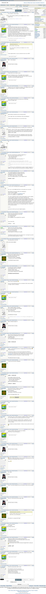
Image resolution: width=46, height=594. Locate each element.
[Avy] (4, 20)
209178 (33, 226)
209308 (33, 537)
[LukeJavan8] (4, 32)
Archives (29, 590)
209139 (33, 42)
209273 (33, 415)
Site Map (37, 2)
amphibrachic (20, 193)
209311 (33, 551)
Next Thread (25, 8)
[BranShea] (4, 92)
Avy (22, 42)
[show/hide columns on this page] (45, 6)
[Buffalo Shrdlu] (4, 66)
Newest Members (38, 16)
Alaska (1, 371)
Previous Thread (9, 8)
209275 (33, 429)
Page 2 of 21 (17, 10)
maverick (21, 306)
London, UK (2, 577)
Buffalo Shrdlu (21, 71)
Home (9, 590)
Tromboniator (21, 401)
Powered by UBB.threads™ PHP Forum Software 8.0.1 (23, 593)
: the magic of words (7, 0)
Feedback (36, 590)
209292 (33, 523)
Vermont (2, 331)
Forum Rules (3, 585)
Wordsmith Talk (42, 585)
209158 (33, 152)
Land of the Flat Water (4, 54)
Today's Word (13, 590)
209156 (33, 140)
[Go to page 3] (33, 11)
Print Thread (2, 10)
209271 (33, 401)
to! (14, 349)
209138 (33, 24)
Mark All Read (9, 585)
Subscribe (23, 590)
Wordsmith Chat (25, 591)
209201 (33, 347)
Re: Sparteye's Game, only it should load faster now (11, 12)
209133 (33, 12)
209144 (33, 71)
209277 (33, 456)
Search (34, 2)
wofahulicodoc (21, 58)
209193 (33, 333)
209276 (33, 443)
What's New (30, 2)
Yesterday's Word (19, 590)
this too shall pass (3, 138)
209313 (33, 565)
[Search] (43, 6)
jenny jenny (21, 12)
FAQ (26, 590)
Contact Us (42, 2)
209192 (33, 320)
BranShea (21, 24)
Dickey (21, 213)
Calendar (20, 6)
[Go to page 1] (22, 11)
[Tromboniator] (4, 260)
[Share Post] (30, 12)
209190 (33, 306)
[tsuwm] (4, 134)
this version (10, 353)
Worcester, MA (3, 124)
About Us (25, 2)
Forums (17, 6)
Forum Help (36, 585)
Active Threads (25, 6)
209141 (33, 58)
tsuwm (22, 333)
